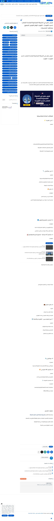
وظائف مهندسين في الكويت (12, 92)
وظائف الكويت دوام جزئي (12, 49)
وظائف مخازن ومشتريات (12, 80)
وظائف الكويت (5, 44)
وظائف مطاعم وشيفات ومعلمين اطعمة (11, 87)
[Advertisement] (27, 10)
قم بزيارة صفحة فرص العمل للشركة (37, 414)
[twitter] (5, 1)
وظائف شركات (8, 4)
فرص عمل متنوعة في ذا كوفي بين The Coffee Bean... (35, 258)
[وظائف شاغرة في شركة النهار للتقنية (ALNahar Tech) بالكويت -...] (49, 247)
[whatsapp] (3, 1)
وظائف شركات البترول (13, 63)
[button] (48, 452)
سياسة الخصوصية (20, 1)
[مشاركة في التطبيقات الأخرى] (38, 452)
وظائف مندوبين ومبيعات (23, 4)
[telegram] (1, 1)
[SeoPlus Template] (52, 513)
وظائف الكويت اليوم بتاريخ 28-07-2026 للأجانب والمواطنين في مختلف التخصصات (30, 15)
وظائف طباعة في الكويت (12, 68)
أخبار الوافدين (14, 35)
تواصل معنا (33, 1)
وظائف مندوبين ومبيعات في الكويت (11, 89)
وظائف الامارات (14, 42)
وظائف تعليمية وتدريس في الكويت (11, 54)
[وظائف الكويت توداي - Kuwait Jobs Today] (45, 3)
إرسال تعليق (49, 483)
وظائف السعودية (14, 44)
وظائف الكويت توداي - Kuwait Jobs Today (35, 513)
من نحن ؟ (37, 1)
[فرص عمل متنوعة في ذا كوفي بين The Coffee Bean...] (49, 259)
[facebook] (7, 1)
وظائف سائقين (15, 4)
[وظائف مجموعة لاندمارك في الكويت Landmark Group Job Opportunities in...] (49, 253)
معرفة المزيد (5, 515)
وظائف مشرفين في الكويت (12, 82)
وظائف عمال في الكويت (13, 70)
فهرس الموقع (14, 1)
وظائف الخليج (6, 42)
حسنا (11, 515)
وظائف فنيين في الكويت (13, 75)
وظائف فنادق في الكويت (12, 73)
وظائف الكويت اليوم (33, 4)
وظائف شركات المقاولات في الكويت (10, 66)
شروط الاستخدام (27, 1)
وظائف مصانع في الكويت (12, 85)
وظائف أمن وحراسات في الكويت (11, 37)
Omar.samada (48, 31)
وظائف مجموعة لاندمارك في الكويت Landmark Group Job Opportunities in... (35, 253)
